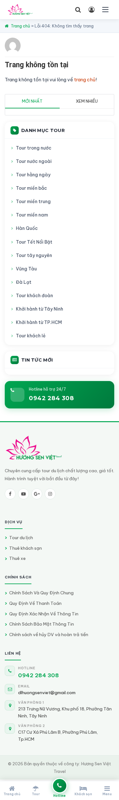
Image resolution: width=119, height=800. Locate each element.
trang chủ (85, 80)
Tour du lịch (21, 537)
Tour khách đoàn (34, 295)
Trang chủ (20, 25)
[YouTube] (23, 493)
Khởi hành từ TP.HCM (39, 322)
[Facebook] (10, 493)
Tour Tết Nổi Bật (34, 242)
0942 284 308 (51, 398)
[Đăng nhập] (91, 9)
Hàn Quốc (27, 228)
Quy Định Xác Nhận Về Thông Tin (43, 614)
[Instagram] (50, 493)
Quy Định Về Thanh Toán (35, 603)
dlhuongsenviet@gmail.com (47, 692)
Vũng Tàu (26, 269)
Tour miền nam (32, 215)
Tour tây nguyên (34, 255)
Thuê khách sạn (25, 548)
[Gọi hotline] (59, 785)
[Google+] (36, 493)
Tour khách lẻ (31, 336)
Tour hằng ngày (33, 175)
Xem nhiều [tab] (87, 101)
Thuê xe (17, 558)
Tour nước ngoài (34, 161)
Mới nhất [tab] (32, 101)
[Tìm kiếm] (78, 9)
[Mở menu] (105, 9)
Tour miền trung (33, 201)
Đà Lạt (23, 282)
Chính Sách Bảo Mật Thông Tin (41, 624)
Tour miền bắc (31, 188)
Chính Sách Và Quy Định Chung (41, 593)
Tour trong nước (33, 148)
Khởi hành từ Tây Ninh (39, 309)
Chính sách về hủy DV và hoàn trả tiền (48, 634)
